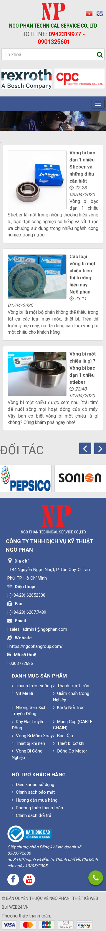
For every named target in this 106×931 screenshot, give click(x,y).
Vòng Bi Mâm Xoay (34, 735)
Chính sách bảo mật (35, 792)
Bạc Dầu (64, 735)
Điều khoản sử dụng (34, 784)
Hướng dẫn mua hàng (36, 800)
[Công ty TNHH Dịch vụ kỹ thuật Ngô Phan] (53, 15)
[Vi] (88, 13)
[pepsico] (26, 478)
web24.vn (19, 907)
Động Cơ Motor (71, 751)
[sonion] (80, 478)
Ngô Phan (59, 898)
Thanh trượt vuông (33, 685)
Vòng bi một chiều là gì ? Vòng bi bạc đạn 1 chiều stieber (82, 368)
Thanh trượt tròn (72, 685)
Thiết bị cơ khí (70, 743)
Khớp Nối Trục (70, 707)
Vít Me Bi (24, 693)
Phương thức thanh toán (39, 807)
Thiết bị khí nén (30, 743)
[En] (98, 13)
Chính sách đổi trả (33, 815)
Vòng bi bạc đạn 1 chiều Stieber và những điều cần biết (82, 167)
